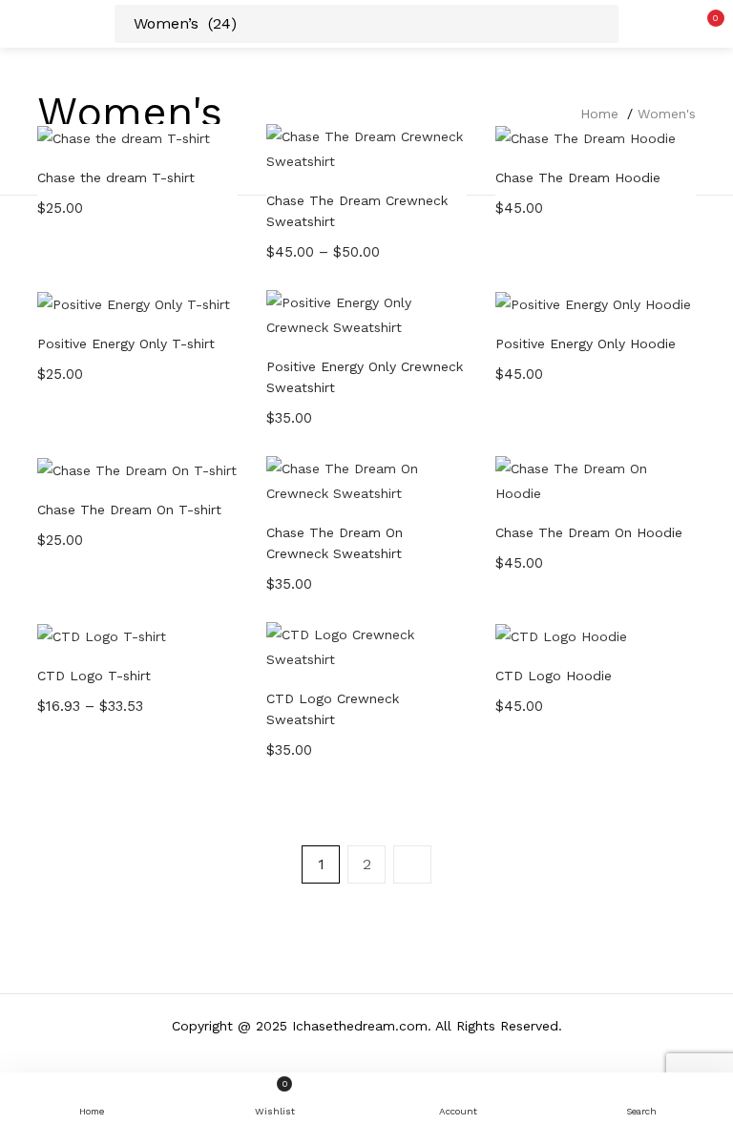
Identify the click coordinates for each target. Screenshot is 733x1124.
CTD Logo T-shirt (94, 675)
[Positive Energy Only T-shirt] (133, 302)
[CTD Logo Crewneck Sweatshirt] (366, 646)
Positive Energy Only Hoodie (585, 343)
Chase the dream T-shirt (116, 177)
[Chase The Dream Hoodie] (585, 136)
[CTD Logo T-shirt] (101, 634)
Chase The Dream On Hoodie (588, 532)
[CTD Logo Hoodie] (561, 634)
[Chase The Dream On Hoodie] (595, 480)
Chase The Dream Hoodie (577, 177)
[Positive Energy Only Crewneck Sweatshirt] (366, 314)
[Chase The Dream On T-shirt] (137, 468)
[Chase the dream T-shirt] (123, 136)
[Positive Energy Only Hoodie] (593, 302)
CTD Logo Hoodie (553, 675)
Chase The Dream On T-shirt (129, 509)
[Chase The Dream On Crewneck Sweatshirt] (366, 480)
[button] (704, 24)
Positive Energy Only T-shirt (126, 343)
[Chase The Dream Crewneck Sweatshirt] (366, 148)
